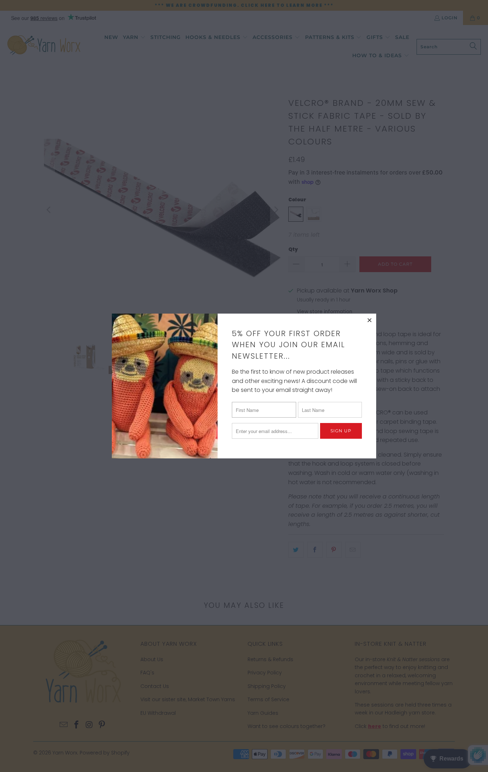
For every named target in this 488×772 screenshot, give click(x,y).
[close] (369, 320)
